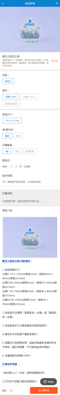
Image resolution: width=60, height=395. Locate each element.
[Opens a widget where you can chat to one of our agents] (48, 382)
